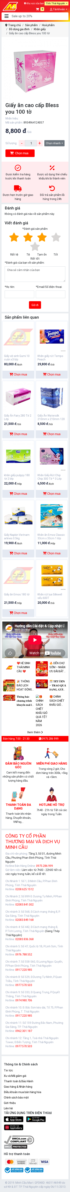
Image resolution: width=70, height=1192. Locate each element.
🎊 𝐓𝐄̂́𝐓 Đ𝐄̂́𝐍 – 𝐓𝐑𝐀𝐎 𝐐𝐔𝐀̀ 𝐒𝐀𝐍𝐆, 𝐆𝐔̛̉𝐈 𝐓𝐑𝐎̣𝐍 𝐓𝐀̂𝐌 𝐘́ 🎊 (57, 686)
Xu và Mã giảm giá (15, 1075)
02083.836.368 (24, 939)
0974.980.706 (23, 1000)
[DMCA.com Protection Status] (15, 1146)
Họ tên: (10, 286)
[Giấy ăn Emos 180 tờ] (18, 575)
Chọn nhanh (53, 143)
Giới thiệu (10, 1103)
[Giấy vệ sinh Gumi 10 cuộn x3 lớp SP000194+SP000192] (18, 336)
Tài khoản (58, 9)
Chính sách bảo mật (16, 1097)
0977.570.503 (23, 985)
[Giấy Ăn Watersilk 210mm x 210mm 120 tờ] (51, 396)
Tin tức (8, 1070)
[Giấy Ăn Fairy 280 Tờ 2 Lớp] (18, 396)
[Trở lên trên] (64, 1186)
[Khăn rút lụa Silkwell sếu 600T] (51, 575)
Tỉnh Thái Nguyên (56, 3)
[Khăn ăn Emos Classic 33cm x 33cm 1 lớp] (51, 515)
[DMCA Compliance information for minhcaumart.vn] (19, 1139)
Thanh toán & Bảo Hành (18, 1081)
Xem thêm (34, 732)
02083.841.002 (24, 904)
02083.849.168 (24, 919)
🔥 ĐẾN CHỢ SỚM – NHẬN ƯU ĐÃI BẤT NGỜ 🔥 (57, 667)
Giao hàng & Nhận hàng (18, 1086)
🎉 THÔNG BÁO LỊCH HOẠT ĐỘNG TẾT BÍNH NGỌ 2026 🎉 (25, 686)
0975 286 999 (50, 738)
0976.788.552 (23, 954)
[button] (6, 16)
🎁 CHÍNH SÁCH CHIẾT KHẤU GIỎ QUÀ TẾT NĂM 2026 (57, 701)
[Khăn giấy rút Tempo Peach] (51, 336)
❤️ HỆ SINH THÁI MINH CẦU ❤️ (23, 667)
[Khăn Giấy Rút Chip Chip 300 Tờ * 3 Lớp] (51, 456)
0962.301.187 (23, 1030)
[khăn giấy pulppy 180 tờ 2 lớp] (18, 456)
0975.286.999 (44, 865)
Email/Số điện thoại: (49, 286)
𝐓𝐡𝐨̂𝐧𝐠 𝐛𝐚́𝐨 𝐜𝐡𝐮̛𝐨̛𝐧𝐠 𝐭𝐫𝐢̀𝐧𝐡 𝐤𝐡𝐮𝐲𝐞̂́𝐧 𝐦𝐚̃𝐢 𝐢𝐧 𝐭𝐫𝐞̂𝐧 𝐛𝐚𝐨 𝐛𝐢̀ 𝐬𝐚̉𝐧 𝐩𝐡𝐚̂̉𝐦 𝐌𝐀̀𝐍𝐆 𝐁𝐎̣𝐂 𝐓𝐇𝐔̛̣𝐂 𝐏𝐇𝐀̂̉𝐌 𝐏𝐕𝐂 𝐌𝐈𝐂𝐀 (25, 701)
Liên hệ (8, 1108)
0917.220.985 (23, 969)
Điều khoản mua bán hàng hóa (22, 1092)
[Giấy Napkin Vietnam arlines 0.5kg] (18, 515)
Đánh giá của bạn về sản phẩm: (25, 262)
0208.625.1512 (24, 889)
